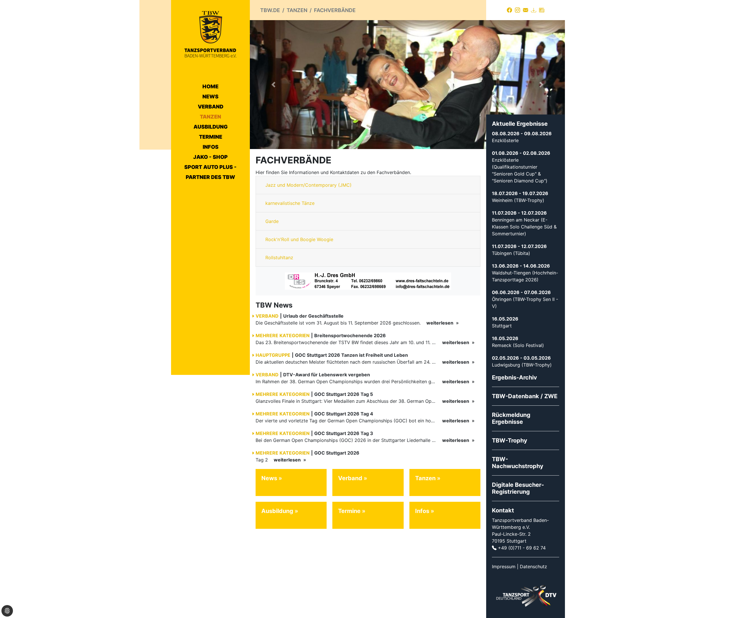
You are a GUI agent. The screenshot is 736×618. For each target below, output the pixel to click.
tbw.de (270, 10)
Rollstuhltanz (279, 257)
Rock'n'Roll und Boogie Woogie (299, 239)
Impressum (503, 566)
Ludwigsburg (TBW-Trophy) (522, 365)
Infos (210, 147)
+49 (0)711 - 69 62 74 (522, 548)
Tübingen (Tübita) (511, 253)
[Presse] (541, 10)
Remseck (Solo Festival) (518, 345)
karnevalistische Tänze (290, 203)
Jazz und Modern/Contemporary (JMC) (308, 185)
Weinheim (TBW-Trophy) (518, 200)
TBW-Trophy (509, 440)
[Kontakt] (525, 10)
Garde (272, 221)
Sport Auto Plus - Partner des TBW (210, 172)
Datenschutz (533, 566)
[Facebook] (509, 10)
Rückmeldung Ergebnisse (511, 418)
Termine (210, 137)
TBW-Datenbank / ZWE (524, 396)
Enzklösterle (505, 140)
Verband (210, 107)
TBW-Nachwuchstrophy (517, 463)
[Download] (533, 10)
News (210, 97)
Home (210, 86)
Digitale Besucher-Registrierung (518, 488)
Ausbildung (210, 127)
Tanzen (210, 117)
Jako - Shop (210, 157)
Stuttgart (502, 326)
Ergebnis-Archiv (514, 377)
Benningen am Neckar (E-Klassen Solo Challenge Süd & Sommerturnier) (524, 226)
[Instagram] (517, 10)
